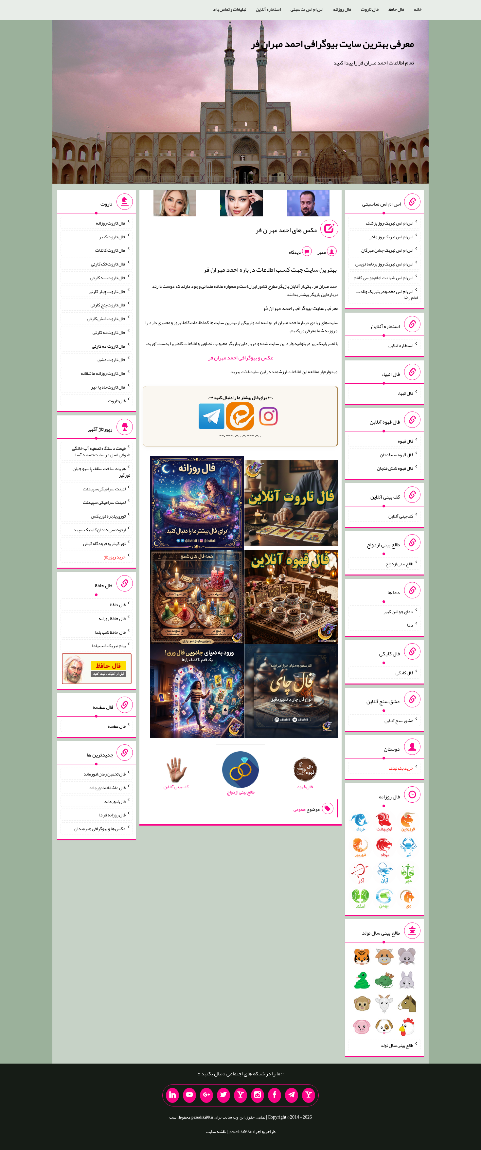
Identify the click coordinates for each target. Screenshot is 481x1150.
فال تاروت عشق (112, 359)
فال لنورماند (115, 801)
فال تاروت (370, 9)
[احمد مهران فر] (308, 204)
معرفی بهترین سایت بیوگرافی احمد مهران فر (332, 43)
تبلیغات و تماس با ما (229, 9)
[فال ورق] (197, 692)
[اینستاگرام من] (257, 1095)
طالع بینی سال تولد (397, 1045)
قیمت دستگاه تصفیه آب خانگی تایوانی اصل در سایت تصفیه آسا (101, 451)
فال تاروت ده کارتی (109, 345)
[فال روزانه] (197, 504)
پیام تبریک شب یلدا (109, 645)
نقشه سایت (216, 1131)
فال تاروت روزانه (111, 223)
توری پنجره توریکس (108, 515)
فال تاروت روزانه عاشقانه (103, 373)
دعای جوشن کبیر (398, 611)
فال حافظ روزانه (112, 618)
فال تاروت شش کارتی (106, 318)
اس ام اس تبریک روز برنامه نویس (384, 263)
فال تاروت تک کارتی (108, 263)
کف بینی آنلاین (400, 515)
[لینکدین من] (172, 1095)
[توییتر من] (223, 1095)
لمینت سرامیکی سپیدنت (104, 488)
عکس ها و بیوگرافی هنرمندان (100, 828)
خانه (418, 9)
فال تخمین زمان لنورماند (104, 773)
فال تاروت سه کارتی (108, 277)
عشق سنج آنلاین (398, 720)
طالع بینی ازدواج (399, 563)
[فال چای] (291, 692)
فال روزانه (342, 9)
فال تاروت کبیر (112, 236)
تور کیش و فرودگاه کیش (104, 543)
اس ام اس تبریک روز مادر (391, 236)
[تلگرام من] (291, 1095)
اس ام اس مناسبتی (307, 9)
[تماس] (240, 1095)
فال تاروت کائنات (110, 250)
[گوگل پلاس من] (206, 1095)
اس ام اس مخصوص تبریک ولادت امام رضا (387, 294)
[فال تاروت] (291, 504)
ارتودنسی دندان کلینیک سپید (100, 529)
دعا (410, 625)
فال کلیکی (404, 672)
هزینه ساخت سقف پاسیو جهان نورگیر (101, 472)
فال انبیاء (405, 393)
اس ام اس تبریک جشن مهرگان (387, 250)
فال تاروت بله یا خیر (108, 387)
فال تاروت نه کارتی (109, 332)
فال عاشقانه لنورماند (107, 787)
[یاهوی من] (308, 1095)
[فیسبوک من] (274, 1095)
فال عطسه (117, 726)
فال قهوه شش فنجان (395, 468)
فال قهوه (405, 441)
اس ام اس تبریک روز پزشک (389, 223)
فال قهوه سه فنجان (396, 454)
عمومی (299, 809)
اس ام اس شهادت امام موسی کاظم (383, 277)
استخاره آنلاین (268, 9)
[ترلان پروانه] (241, 204)
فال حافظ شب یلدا (110, 631)
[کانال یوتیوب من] (189, 1095)
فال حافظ (396, 9)
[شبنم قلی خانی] (174, 204)
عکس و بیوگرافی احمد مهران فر (240, 357)
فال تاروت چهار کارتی (107, 291)
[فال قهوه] (291, 598)
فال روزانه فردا (112, 814)
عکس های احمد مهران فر (286, 229)
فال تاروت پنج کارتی (108, 304)
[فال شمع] (197, 598)
